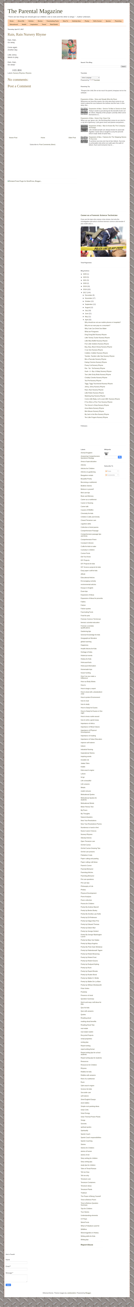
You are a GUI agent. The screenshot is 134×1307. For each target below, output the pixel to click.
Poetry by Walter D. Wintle (90, 978)
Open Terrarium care (88, 841)
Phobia (83, 890)
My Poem (84, 810)
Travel (44, 24)
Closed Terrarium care (88, 520)
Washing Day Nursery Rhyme (95, 396)
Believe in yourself (87, 489)
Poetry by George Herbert (89, 931)
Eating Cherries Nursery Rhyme (96, 362)
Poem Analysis (86, 896)
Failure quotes (86, 608)
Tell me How (85, 1172)
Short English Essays (88, 1099)
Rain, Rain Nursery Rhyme (94, 390)
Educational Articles (88, 577)
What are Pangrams (91, 331)
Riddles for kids (86, 1072)
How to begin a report (88, 688)
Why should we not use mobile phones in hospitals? (103, 322)
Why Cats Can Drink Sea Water (96, 328)
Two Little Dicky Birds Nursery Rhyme (98, 374)
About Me (21, 21)
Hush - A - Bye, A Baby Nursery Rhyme (98, 371)
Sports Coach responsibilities (91, 1137)
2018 (85, 289)
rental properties (86, 1039)
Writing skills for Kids (88, 1236)
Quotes (108, 21)
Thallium (84, 1193)
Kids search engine (87, 770)
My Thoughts (85, 813)
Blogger (88, 1293)
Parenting (118, 21)
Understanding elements (89, 1215)
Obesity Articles (86, 838)
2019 (85, 286)
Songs (83, 1120)
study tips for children (88, 1165)
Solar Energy (85, 1113)
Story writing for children (89, 1158)
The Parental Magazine (35, 11)
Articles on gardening (88, 472)
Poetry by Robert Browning (90, 954)
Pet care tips (85, 883)
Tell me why (85, 1175)
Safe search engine (87, 1085)
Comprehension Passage (89, 531)
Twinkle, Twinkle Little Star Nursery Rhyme (99, 356)
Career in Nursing (87, 503)
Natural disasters (87, 817)
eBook (83, 574)
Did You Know (86, 557)
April (87, 320)
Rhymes (28, 73)
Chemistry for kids (87, 513)
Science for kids (86, 1089)
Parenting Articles (87, 872)
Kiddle (83, 767)
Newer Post (13, 137)
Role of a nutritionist (88, 1079)
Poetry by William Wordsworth (91, 985)
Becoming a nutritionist (89, 482)
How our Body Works (88, 681)
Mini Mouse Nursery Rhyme (94, 411)
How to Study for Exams (89, 708)
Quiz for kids (85, 1008)
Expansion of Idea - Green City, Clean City (95, 118)
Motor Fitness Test (87, 807)
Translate (96, 80)
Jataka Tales (85, 763)
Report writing (85, 1046)
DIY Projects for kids (88, 564)
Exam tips (84, 591)
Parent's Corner (86, 865)
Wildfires (84, 1229)
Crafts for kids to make (88, 546)
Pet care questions (87, 879)
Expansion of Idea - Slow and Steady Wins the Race (99, 99)
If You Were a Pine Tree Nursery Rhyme (98, 402)
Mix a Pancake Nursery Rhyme (95, 359)
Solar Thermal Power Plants (90, 1117)
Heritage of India (86, 652)
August (87, 307)
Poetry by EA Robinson (89, 917)
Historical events (86, 655)
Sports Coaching (86, 1141)
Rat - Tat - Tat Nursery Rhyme (95, 368)
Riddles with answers (88, 1075)
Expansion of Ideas (87, 595)
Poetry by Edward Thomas (90, 924)
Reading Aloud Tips (87, 1025)
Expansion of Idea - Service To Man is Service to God (107, 108)
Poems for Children (87, 903)
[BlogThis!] (15, 70)
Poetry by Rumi (86, 968)
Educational (14, 24)
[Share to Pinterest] (21, 70)
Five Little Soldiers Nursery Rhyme (97, 344)
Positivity (84, 992)
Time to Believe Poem (88, 1200)
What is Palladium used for (90, 1226)
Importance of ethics (88, 723)
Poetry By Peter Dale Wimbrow (91, 947)
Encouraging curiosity (88, 581)
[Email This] (13, 70)
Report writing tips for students (91, 1058)
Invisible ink (85, 760)
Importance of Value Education (91, 739)
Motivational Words (87, 803)
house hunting (86, 673)
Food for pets (85, 615)
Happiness (84, 645)
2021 (85, 280)
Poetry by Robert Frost (88, 957)
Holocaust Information (88, 666)
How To (65, 21)
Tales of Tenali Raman (88, 1168)
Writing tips (84, 1239)
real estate (84, 1028)
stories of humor (86, 1151)
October (88, 301)
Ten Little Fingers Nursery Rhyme (96, 417)
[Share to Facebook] (19, 70)
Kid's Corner (97, 21)
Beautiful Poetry (86, 479)
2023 (85, 277)
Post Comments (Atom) (47, 144)
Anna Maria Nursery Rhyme (94, 408)
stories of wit (85, 1155)
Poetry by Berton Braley (89, 910)
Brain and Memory (87, 496)
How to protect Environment (90, 697)
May (86, 316)
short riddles (85, 1103)
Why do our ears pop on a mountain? (97, 325)
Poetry (87, 21)
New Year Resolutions (88, 820)
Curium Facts (85, 553)
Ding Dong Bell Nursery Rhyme (96, 334)
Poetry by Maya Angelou (89, 943)
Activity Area (76, 21)
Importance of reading (88, 736)
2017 (85, 292)
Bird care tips (85, 492)
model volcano (86, 791)
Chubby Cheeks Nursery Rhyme (96, 377)
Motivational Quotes (88, 794)
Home (12, 21)
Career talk (84, 506)
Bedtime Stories (86, 486)
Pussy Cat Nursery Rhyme (94, 365)
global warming (86, 641)
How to (83, 685)
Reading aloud (86, 1018)
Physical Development (88, 893)
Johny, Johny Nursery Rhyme (95, 387)
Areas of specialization (89, 461)
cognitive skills (86, 524)
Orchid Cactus (86, 845)
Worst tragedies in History (90, 1233)
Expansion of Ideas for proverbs (92, 598)
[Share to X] (17, 70)
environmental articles (88, 584)
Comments (111, 475)
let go (83, 777)
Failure (83, 605)
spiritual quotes (86, 1127)
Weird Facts (85, 1222)
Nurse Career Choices (88, 831)
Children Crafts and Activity (90, 517)
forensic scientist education (90, 622)
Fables (83, 602)
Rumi (82, 1082)
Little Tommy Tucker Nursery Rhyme (97, 337)
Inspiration (34, 24)
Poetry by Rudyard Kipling (90, 964)
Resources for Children (89, 1065)
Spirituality (84, 1130)
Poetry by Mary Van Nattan (90, 940)
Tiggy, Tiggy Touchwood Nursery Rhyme (99, 383)
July (86, 310)
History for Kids (86, 659)
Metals (83, 787)
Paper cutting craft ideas (89, 862)
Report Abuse (87, 1245)
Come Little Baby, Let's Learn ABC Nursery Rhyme (102, 399)
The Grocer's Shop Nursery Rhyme (97, 405)
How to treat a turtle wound (90, 716)
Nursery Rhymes (19, 73)
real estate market (87, 1032)
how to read (85, 701)
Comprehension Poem (88, 539)
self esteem (85, 1096)
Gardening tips (86, 631)
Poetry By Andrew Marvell (90, 907)
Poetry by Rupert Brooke (89, 971)
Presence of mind (87, 995)
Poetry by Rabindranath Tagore (91, 950)
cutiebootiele (71, 1293)
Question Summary (87, 999)
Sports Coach (85, 1134)
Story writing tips (86, 1162)
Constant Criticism (87, 543)
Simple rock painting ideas (90, 1106)
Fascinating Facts (53, 21)
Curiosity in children (88, 550)
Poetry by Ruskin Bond (89, 974)
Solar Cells (84, 1110)
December (89, 295)
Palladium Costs (86, 855)
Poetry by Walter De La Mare (91, 981)
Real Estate (54, 24)
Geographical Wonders (89, 638)
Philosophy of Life (87, 886)
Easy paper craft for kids (89, 570)
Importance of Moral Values (90, 727)
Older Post (72, 137)
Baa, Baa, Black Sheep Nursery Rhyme (98, 347)
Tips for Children (86, 1208)
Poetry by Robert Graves (89, 961)
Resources (84, 1061)
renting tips (84, 1042)
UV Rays (84, 1219)
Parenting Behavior (87, 876)
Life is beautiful (86, 780)
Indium (83, 746)
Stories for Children (87, 1148)
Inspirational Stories (88, 753)
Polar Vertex (85, 988)
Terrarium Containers (88, 1182)
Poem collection (86, 900)
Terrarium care (86, 1179)
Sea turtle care (86, 1092)
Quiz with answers (87, 1011)
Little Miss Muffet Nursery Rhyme (96, 341)
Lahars (83, 774)
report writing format (87, 1049)
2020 (85, 283)
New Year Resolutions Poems (91, 824)
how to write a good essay (90, 720)
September (89, 304)
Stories (40, 21)
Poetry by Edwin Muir (88, 928)
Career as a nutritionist (88, 499)
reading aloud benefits (88, 1021)
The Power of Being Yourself (91, 1196)
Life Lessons (85, 784)
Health (24, 24)
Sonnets (84, 1123)
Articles (31, 21)
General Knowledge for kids (90, 635)
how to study (85, 704)
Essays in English (87, 588)
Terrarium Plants (86, 1189)
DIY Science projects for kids (91, 567)
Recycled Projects (87, 1035)
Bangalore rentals (87, 475)
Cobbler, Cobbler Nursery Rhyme (96, 353)
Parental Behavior (87, 869)
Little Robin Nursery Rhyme (94, 393)
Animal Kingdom (86, 453)
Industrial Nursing (87, 749)
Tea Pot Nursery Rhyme (93, 380)
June (87, 313)
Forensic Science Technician (91, 619)
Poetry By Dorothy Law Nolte (91, 914)
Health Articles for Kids (89, 648)
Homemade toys (86, 669)
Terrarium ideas (86, 1186)
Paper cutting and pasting (89, 858)
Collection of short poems (89, 527)
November (89, 298)
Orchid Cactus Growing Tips (90, 848)
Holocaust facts (86, 662)
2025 (85, 274)
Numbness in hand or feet (90, 827)
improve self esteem (88, 742)
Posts (109, 471)
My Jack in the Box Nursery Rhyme (97, 414)
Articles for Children (87, 468)
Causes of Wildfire (87, 510)
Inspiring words (86, 756)
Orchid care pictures (88, 852)
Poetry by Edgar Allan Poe (90, 921)
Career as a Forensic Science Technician (99, 215)
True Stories (85, 1212)
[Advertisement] (42, 163)
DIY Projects (85, 560)
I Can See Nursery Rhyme (94, 350)
